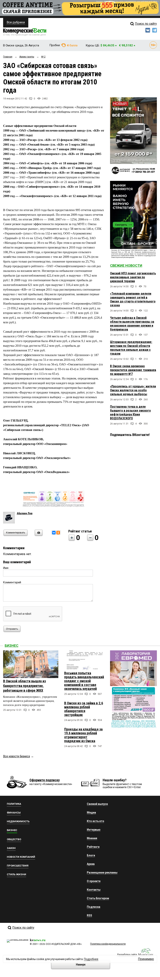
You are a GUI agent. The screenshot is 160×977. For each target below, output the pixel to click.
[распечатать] (38, 535)
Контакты (93, 889)
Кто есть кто (95, 821)
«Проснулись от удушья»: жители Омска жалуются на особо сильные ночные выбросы (133, 390)
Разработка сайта (127, 954)
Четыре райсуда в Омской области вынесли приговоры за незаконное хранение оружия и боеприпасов (132, 323)
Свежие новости (126, 265)
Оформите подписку (44, 780)
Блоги (91, 855)
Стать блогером (98, 898)
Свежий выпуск (97, 803)
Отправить (12, 629)
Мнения (92, 838)
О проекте (93, 881)
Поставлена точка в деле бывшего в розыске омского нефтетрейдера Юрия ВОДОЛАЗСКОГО (130, 412)
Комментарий (12, 582)
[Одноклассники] (58, 532)
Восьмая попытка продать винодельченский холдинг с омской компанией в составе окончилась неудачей (84, 681)
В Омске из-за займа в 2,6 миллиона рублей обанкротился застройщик (83, 709)
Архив (91, 864)
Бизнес (11, 646)
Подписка (93, 906)
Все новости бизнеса (16, 756)
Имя (5, 567)
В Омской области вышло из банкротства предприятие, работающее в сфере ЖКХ (24, 685)
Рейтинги (93, 846)
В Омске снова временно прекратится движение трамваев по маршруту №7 (133, 370)
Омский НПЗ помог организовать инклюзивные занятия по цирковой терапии (133, 277)
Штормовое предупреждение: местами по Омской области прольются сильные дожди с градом (131, 347)
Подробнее (91, 959)
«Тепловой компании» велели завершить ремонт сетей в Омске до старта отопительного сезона (133, 299)
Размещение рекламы (102, 872)
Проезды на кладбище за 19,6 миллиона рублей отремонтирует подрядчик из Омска (83, 735)
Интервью (93, 829)
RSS (89, 915)
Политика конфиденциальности (108, 944)
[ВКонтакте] (54, 532)
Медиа (91, 812)
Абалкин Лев (24, 513)
